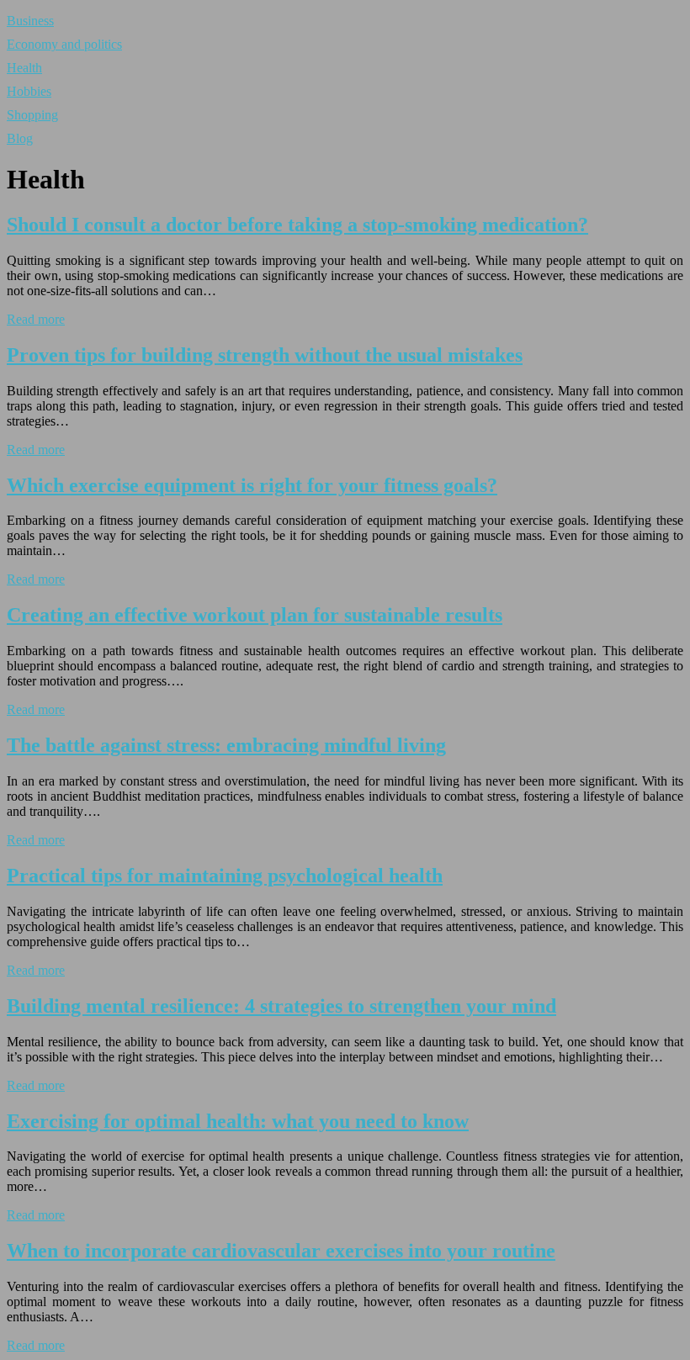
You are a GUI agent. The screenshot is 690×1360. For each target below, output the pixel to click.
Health (24, 68)
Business (30, 20)
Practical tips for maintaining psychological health (225, 875)
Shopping (32, 115)
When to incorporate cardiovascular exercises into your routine (281, 1251)
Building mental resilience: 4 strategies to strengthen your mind (281, 1006)
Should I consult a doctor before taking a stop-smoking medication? (297, 224)
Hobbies (29, 91)
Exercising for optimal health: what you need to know (238, 1121)
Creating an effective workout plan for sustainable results (254, 615)
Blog (20, 138)
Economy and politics (64, 44)
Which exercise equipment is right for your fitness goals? (252, 485)
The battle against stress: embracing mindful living (226, 745)
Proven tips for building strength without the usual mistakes (265, 355)
